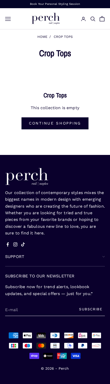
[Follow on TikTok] (23, 244)
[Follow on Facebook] (7, 244)
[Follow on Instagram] (15, 244)
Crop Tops (63, 37)
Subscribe (90, 309)
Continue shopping (55, 123)
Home (42, 37)
